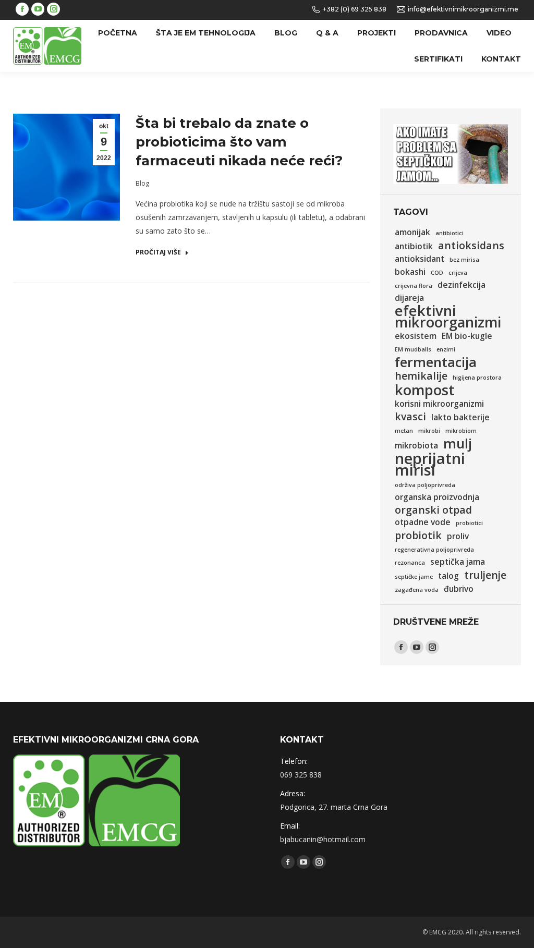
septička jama (457, 561)
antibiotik (414, 246)
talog (448, 575)
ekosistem (415, 336)
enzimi (445, 349)
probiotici (469, 523)
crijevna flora (413, 285)
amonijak (412, 232)
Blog (142, 183)
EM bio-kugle (467, 336)
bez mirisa (464, 259)
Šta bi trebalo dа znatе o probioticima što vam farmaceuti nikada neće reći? (239, 142)
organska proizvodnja (437, 497)
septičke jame (414, 576)
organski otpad (433, 510)
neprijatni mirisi (430, 464)
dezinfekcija (462, 284)
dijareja (409, 298)
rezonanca (410, 562)
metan (404, 430)
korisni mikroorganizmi (439, 403)
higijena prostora (477, 377)
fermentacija (436, 362)
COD (437, 272)
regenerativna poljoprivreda (434, 549)
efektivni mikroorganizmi (448, 316)
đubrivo (459, 589)
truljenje (485, 575)
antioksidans (471, 245)
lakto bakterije (460, 417)
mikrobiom (461, 430)
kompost (425, 390)
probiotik (418, 535)
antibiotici (449, 233)
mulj (457, 443)
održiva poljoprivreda (425, 485)
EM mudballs (413, 349)
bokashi (410, 271)
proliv (458, 536)
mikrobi (429, 430)
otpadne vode (423, 522)
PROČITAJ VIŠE (158, 252)
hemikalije (421, 376)
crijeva (457, 272)
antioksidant (419, 258)
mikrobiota (416, 445)
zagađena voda (417, 589)
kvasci (410, 416)
